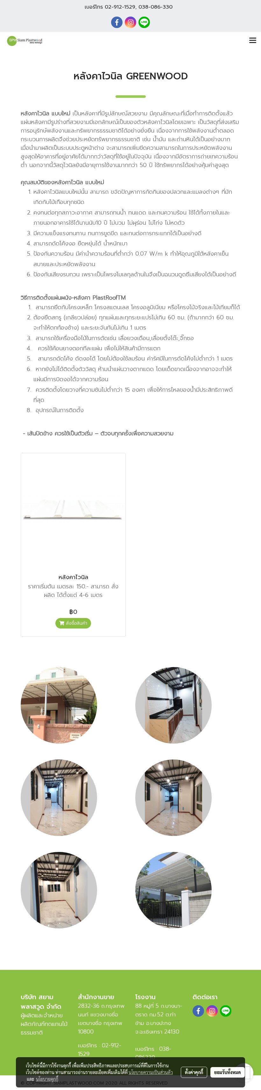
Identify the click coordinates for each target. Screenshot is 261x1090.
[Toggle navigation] (253, 41)
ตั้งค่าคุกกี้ (194, 1072)
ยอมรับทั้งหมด (227, 1072)
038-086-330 (155, 7)
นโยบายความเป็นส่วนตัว (151, 1072)
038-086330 (153, 1053)
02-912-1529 (120, 7)
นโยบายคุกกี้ (47, 1079)
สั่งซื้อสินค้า (75, 623)
